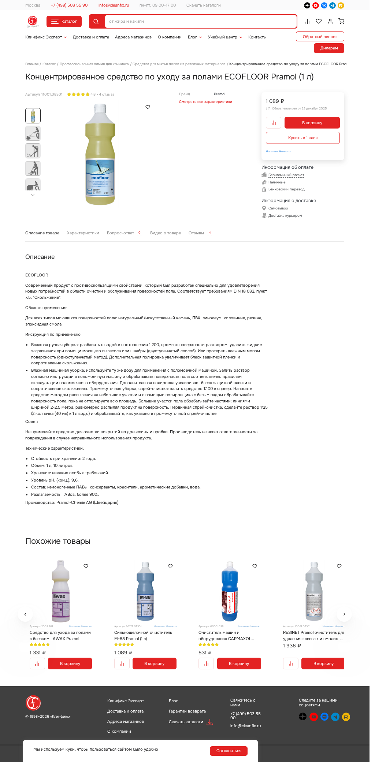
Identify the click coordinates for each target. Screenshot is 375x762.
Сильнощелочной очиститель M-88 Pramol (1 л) (142, 634)
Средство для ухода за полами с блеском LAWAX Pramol (55, 634)
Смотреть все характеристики (205, 102)
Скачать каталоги (203, 5)
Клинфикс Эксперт (43, 37)
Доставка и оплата (91, 37)
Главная (31, 64)
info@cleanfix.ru (114, 5)
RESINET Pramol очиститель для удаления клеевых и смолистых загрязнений (306, 634)
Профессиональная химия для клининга (94, 64)
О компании (170, 37)
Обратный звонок (320, 36)
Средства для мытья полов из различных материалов (179, 64)
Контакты (257, 37)
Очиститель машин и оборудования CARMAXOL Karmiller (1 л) (222, 634)
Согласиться (228, 750)
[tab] (42, 233)
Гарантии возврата (187, 710)
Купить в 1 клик (303, 137)
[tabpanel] (185, 379)
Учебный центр (222, 37)
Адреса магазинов (133, 37)
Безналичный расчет (286, 174)
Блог (192, 37)
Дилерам (329, 48)
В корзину (312, 122)
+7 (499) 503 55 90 (69, 5)
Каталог (69, 21)
